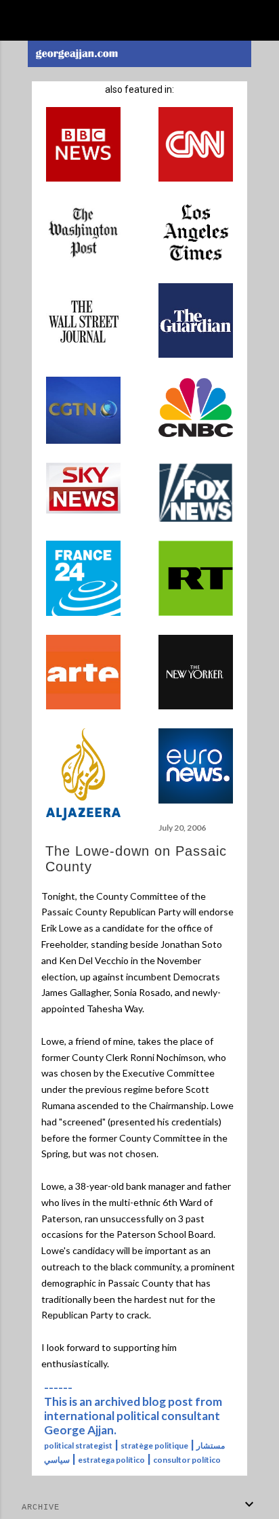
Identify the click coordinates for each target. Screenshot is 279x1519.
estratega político (111, 1460)
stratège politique (154, 1445)
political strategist (78, 1445)
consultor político (187, 1460)
